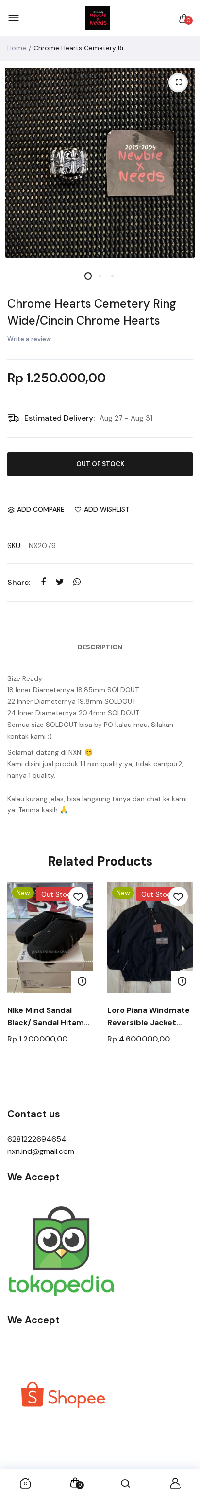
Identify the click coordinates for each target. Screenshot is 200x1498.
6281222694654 (37, 1139)
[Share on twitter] (60, 582)
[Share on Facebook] (43, 582)
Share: (18, 582)
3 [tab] (112, 276)
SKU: (14, 546)
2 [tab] (100, 276)
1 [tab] (88, 276)
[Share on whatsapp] (77, 582)
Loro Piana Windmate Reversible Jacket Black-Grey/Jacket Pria (148, 1016)
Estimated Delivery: (59, 418)
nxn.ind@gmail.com (40, 1151)
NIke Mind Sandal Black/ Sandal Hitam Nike (45, 1016)
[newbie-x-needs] (97, 18)
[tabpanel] (100, 163)
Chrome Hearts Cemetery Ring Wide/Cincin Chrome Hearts (91, 312)
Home (16, 48)
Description (100, 647)
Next (182, 981)
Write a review (29, 339)
